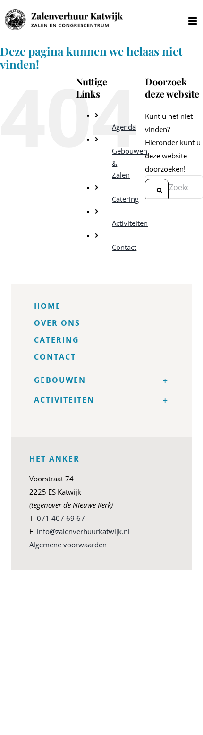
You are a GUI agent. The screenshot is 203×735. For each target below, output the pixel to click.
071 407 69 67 (61, 518)
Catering (125, 199)
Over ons (57, 323)
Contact (124, 247)
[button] (101, 380)
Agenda (124, 127)
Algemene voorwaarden (68, 544)
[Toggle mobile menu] (193, 21)
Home (47, 306)
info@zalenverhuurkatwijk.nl (83, 531)
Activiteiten (130, 223)
